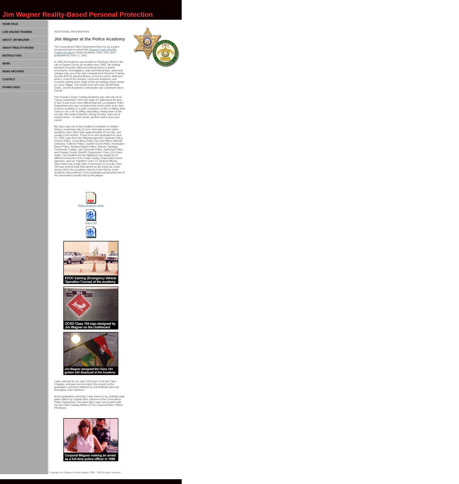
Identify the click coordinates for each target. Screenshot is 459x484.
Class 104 (91, 222)
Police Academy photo (91, 205)
